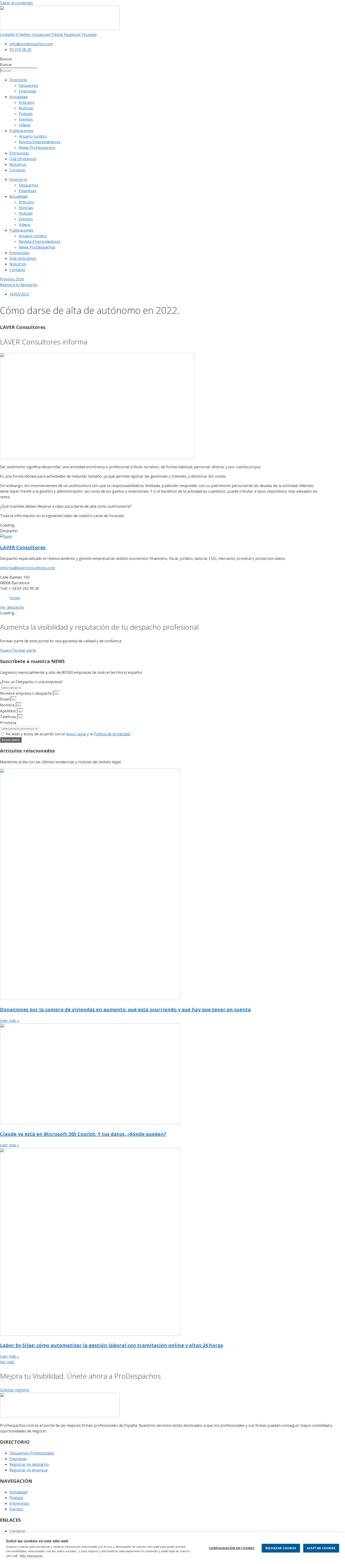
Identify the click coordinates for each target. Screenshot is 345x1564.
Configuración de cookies (232, 1548)
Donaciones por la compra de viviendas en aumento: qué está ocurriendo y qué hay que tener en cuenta (125, 1009)
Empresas (27, 91)
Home (14, 598)
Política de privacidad (112, 734)
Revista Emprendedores (40, 141)
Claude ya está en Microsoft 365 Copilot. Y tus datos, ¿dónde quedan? (83, 1134)
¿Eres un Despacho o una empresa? (31, 681)
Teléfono (8, 716)
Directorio (18, 79)
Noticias (26, 108)
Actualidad (18, 96)
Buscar (6, 59)
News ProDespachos (37, 147)
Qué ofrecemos (22, 158)
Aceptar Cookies (321, 1548)
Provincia (8, 722)
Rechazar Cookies (280, 1548)
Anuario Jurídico (33, 136)
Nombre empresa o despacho (26, 693)
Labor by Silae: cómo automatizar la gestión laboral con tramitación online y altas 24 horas (111, 1345)
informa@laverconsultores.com (27, 567)
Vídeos (25, 125)
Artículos (26, 102)
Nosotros (17, 164)
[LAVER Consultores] (6, 536)
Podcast (26, 113)
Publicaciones (21, 130)
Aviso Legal (76, 734)
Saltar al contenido (16, 2)
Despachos (28, 85)
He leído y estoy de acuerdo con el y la (68, 734)
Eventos (26, 119)
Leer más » (9, 1020)
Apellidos (8, 711)
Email (5, 699)
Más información (31, 1556)
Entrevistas (19, 153)
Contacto (17, 170)
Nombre (8, 705)
